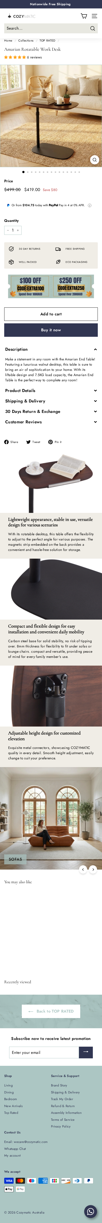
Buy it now (51, 330)
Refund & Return (63, 1106)
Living (8, 1085)
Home (8, 40)
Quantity (11, 220)
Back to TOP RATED (54, 1011)
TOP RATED (47, 40)
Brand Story (59, 1085)
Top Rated (11, 1112)
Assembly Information (66, 1112)
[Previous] (83, 869)
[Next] (93, 869)
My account (12, 1155)
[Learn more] (89, 205)
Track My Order (62, 1099)
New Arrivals (13, 1106)
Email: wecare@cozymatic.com (26, 1141)
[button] (15, 57)
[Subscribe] (86, 1052)
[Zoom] (94, 159)
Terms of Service (63, 1119)
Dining (9, 1092)
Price (8, 181)
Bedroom (10, 1099)
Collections (25, 40)
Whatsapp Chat (15, 1148)
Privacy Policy (61, 1126)
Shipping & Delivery (65, 1092)
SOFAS (15, 859)
